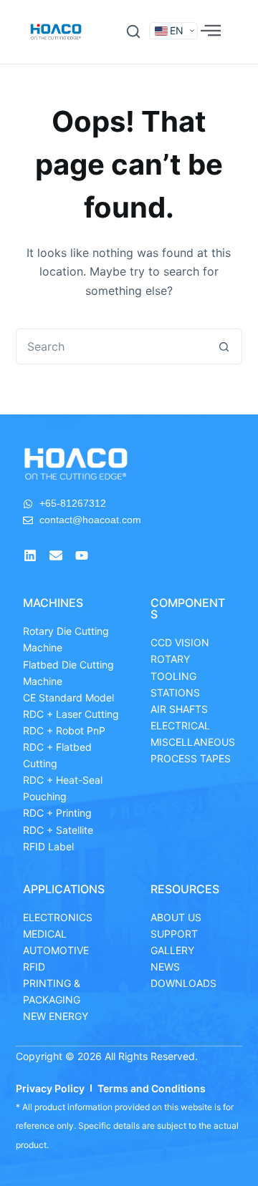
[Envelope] (56, 555)
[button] (133, 31)
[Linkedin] (30, 555)
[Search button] (224, 346)
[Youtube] (82, 555)
